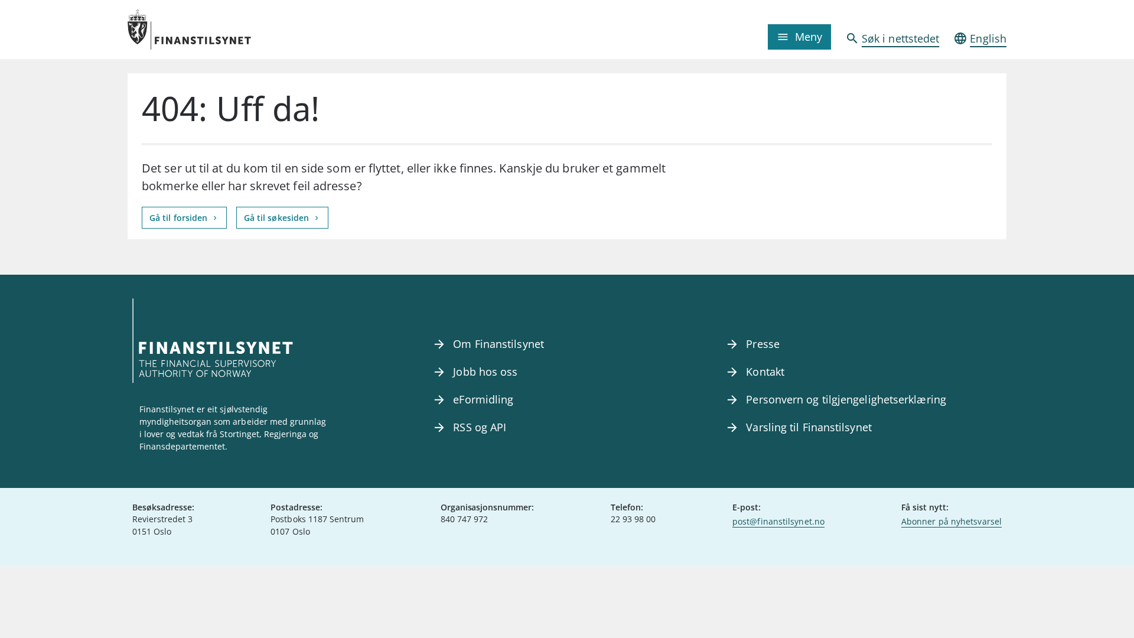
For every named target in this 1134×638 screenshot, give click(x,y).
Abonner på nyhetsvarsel (951, 521)
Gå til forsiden (179, 217)
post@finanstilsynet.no (778, 521)
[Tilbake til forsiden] (237, 29)
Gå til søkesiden (278, 217)
